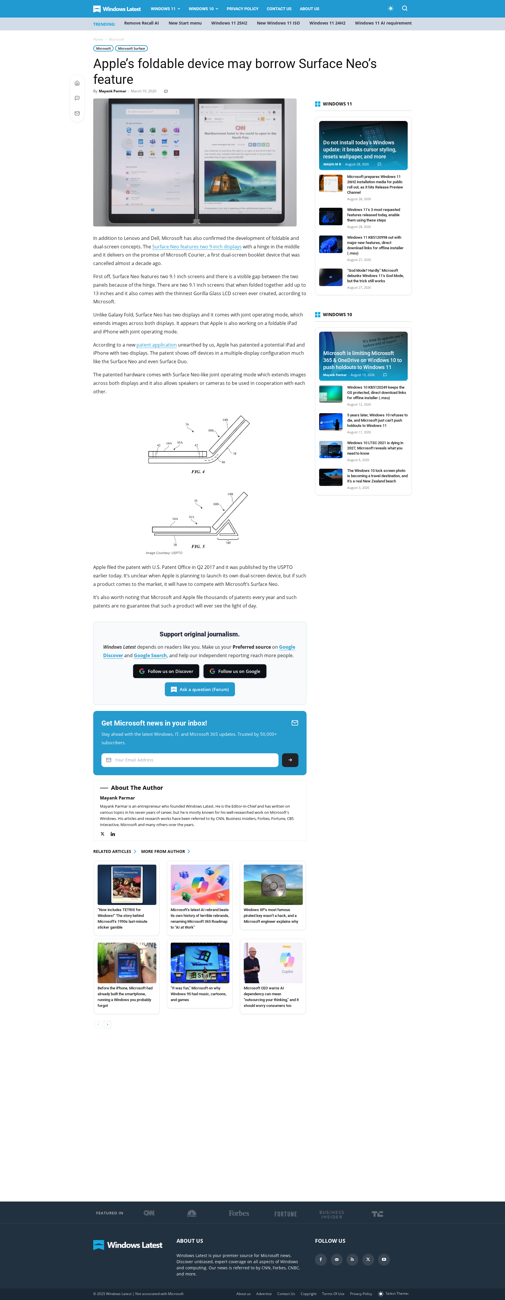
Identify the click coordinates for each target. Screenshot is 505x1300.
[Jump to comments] (77, 98)
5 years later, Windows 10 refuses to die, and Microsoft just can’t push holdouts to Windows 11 (377, 420)
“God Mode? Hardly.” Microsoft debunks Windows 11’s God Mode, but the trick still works (375, 275)
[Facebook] (321, 1260)
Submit (290, 760)
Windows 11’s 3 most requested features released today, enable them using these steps (373, 214)
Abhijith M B (332, 164)
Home (98, 39)
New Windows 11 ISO (278, 23)
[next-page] (107, 1024)
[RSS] (352, 1260)
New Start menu (185, 23)
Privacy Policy (243, 8)
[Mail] (337, 1260)
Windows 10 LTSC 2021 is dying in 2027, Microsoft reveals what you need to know (375, 448)
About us (309, 8)
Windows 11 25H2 (229, 23)
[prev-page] (98, 1024)
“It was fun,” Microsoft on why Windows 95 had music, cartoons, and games (198, 994)
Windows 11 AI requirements (384, 23)
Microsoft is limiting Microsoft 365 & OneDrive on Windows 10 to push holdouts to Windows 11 (362, 360)
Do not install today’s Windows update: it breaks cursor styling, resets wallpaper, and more (359, 149)
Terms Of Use (333, 1293)
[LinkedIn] (116, 834)
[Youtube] (384, 1260)
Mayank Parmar (112, 91)
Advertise (264, 1293)
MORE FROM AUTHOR (163, 851)
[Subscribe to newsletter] (77, 113)
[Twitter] (105, 834)
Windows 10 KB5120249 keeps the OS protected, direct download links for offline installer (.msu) (376, 392)
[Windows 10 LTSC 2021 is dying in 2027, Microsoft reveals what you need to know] (331, 449)
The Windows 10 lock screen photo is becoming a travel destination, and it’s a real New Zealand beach (377, 475)
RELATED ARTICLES (112, 851)
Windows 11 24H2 (327, 23)
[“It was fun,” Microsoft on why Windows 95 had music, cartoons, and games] (200, 963)
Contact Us (279, 8)
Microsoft (103, 48)
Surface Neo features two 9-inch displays (197, 246)
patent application (156, 345)
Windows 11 (163, 8)
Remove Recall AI (141, 23)
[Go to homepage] (77, 83)
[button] (405, 9)
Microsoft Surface (131, 48)
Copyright (309, 1293)
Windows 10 (201, 8)
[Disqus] (200, 1115)
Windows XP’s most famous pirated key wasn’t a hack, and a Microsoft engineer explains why (271, 916)
